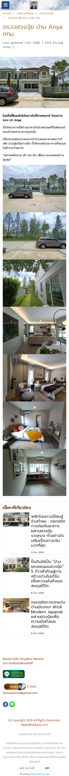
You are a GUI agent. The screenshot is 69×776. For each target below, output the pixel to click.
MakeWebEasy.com (40, 774)
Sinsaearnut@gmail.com (20, 693)
